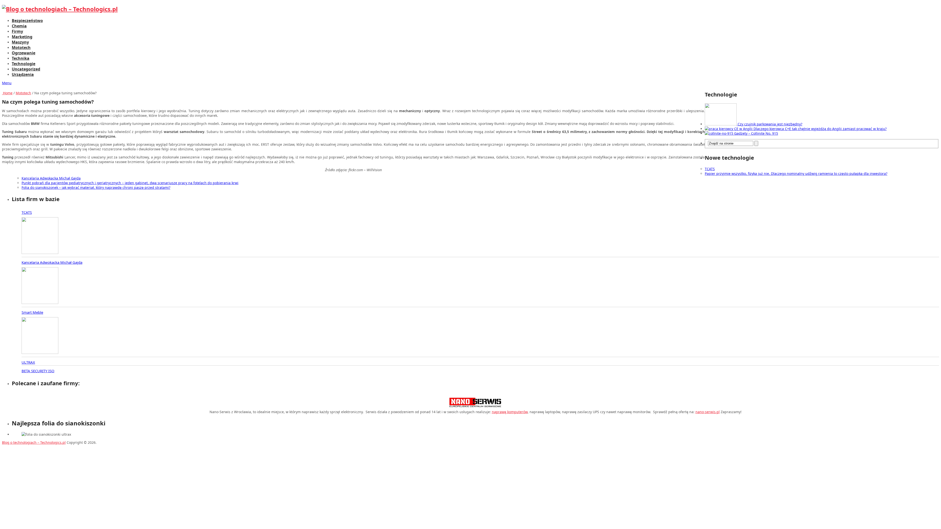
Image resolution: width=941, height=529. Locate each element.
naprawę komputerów (510, 411)
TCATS (710, 169)
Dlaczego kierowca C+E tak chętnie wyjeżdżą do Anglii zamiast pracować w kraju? (820, 128)
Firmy (17, 31)
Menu (7, 83)
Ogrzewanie (23, 53)
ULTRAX (28, 362)
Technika (20, 58)
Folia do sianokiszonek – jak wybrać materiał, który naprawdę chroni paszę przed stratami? (96, 187)
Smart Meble (32, 312)
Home (7, 93)
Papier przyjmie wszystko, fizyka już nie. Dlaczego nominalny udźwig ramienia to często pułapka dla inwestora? (796, 173)
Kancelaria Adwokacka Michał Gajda (51, 178)
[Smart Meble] (40, 336)
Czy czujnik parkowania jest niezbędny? (770, 124)
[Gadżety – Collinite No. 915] (719, 133)
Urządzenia (23, 74)
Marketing (22, 36)
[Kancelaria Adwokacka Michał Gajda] (40, 286)
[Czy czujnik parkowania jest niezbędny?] (721, 124)
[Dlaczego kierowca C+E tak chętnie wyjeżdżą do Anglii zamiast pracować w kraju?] (729, 128)
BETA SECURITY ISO (38, 370)
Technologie (23, 63)
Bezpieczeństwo (27, 20)
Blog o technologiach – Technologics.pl (34, 442)
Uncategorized (26, 69)
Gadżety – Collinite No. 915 (756, 133)
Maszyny (20, 42)
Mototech (21, 47)
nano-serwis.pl (707, 411)
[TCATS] (40, 236)
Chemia (19, 26)
